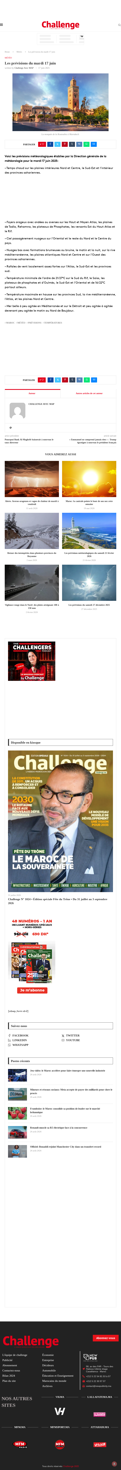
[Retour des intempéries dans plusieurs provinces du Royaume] (32, 531)
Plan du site (9, 1380)
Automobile (49, 1370)
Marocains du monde (54, 1380)
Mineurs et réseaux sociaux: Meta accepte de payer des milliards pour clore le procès (71, 1091)
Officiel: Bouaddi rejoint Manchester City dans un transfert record (65, 1146)
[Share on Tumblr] (72, 144)
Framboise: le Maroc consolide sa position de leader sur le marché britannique (65, 1110)
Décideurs (48, 1365)
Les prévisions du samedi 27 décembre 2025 (89, 605)
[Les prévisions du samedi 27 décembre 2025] (89, 583)
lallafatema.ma (99, 1397)
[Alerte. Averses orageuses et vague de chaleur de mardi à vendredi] (32, 479)
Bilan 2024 (8, 1375)
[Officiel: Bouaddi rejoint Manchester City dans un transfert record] (17, 1151)
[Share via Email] (94, 144)
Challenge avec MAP (23, 68)
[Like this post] (43, 144)
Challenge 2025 (71, 1466)
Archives (47, 1386)
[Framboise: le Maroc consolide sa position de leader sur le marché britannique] (17, 1113)
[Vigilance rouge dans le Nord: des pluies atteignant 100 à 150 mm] (32, 583)
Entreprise (48, 1360)
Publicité (7, 1360)
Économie (48, 1355)
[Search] (119, 25)
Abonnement (9, 1365)
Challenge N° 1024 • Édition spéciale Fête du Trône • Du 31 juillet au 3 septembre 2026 (57, 901)
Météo (19, 52)
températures (53, 323)
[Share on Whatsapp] (86, 144)
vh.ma (60, 1397)
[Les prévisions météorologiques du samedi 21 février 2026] (89, 531)
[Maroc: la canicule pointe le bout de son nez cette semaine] (89, 479)
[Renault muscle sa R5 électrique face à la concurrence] (17, 1132)
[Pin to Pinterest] (65, 144)
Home (7, 52)
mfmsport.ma (60, 1427)
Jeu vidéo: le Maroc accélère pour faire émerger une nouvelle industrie (67, 1070)
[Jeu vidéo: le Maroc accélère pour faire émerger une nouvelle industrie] (17, 1075)
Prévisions (34, 323)
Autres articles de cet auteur (89, 393)
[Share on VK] (79, 144)
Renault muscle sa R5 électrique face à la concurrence (58, 1127)
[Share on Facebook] (50, 144)
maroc (10, 323)
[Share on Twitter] (57, 144)
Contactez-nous (11, 1370)
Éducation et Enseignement (57, 1375)
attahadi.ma (100, 1427)
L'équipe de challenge (14, 1355)
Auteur (32, 393)
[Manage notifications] (114, 1463)
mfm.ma (20, 1427)
